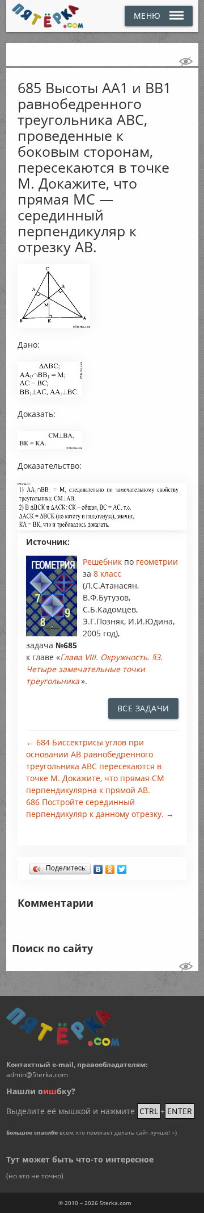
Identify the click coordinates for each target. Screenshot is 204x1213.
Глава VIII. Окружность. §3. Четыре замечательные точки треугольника (94, 669)
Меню (147, 15)
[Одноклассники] (110, 866)
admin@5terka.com (37, 1074)
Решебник (103, 561)
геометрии (157, 561)
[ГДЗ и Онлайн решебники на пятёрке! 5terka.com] (48, 15)
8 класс (107, 573)
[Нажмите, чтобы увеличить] (54, 325)
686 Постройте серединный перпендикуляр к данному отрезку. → (100, 808)
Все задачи (143, 708)
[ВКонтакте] (98, 866)
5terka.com (115, 1203)
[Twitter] (122, 866)
